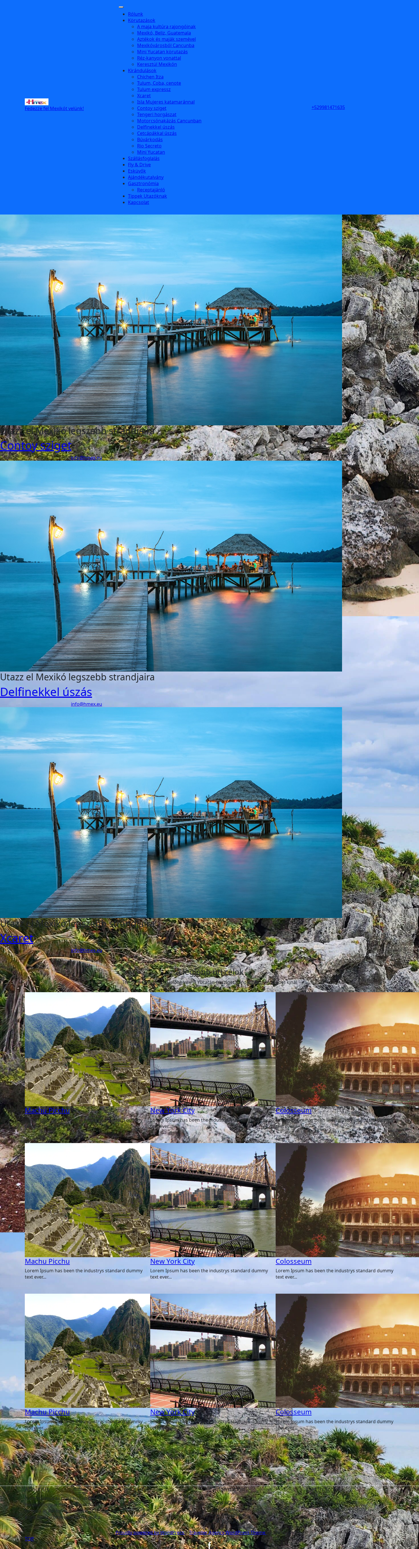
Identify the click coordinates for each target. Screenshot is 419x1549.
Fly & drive (139, 164)
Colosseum (294, 1110)
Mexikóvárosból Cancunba (165, 45)
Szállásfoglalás (144, 158)
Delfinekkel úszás (156, 127)
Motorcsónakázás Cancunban (169, 121)
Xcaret (144, 95)
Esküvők (137, 171)
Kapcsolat (138, 202)
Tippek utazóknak (147, 196)
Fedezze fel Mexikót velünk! (54, 108)
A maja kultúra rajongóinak (166, 26)
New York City (172, 1110)
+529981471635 (328, 107)
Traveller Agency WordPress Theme (228, 1532)
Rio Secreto (149, 146)
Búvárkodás (150, 139)
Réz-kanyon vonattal (159, 58)
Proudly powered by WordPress (150, 1532)
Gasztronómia (143, 183)
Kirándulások (142, 70)
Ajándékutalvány (146, 177)
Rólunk (135, 14)
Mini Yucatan (151, 152)
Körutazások (141, 20)
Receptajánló (151, 190)
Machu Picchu (47, 1110)
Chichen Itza (150, 77)
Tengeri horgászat (156, 114)
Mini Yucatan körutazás (162, 51)
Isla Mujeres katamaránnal (166, 102)
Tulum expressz (154, 89)
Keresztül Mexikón (157, 64)
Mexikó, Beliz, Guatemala (164, 33)
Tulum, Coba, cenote (159, 83)
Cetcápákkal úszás (157, 133)
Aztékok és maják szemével (166, 39)
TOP (29, 1539)
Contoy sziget (151, 108)
